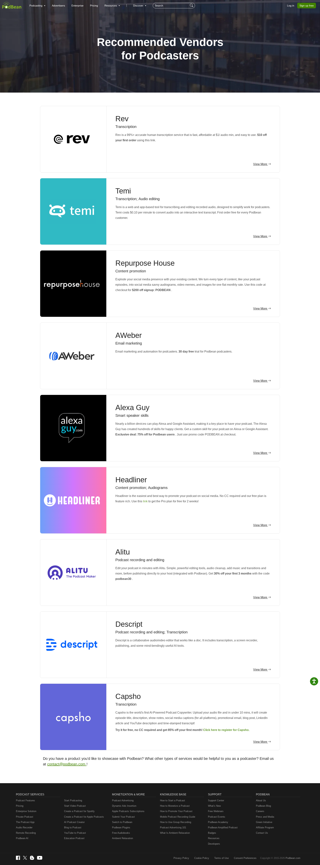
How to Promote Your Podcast (176, 811)
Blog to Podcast (72, 827)
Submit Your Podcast (123, 816)
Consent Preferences (245, 858)
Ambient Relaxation (122, 838)
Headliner (131, 480)
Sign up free (306, 5)
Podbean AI (22, 838)
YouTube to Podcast (75, 832)
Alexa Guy (132, 407)
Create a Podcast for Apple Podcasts (84, 816)
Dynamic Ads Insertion (124, 805)
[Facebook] (18, 858)
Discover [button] (138, 5)
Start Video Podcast (75, 805)
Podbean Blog (263, 805)
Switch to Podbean (122, 822)
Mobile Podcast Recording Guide (177, 816)
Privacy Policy (181, 858)
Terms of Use (221, 858)
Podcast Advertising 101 (173, 827)
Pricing (94, 5)
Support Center (216, 800)
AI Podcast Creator (74, 822)
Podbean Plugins (121, 827)
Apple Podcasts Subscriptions (128, 811)
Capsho (128, 696)
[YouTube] (39, 858)
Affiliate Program (265, 827)
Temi (123, 191)
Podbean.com (293, 858)
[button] (37, 5)
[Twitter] (25, 858)
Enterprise (77, 5)
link (145, 501)
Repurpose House (145, 263)
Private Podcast (24, 816)
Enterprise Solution (26, 811)
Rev (122, 119)
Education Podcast (74, 838)
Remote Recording (26, 832)
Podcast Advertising (123, 800)
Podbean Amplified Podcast (223, 827)
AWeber (128, 335)
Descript (128, 624)
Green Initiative (264, 822)
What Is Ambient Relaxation (175, 832)
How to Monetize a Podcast (175, 805)
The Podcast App (25, 822)
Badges (212, 832)
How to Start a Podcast (172, 800)
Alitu (122, 552)
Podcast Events (216, 816)
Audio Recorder (24, 827)
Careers (260, 811)
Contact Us (262, 832)
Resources (213, 838)
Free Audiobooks (121, 832)
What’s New (214, 805)
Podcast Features (25, 800)
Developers (214, 843)
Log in (290, 5)
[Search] (192, 5)
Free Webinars (216, 811)
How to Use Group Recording (175, 822)
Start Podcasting (73, 800)
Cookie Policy (201, 858)
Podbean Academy (218, 822)
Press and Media (265, 816)
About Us (261, 800)
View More (260, 164)
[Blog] (32, 858)
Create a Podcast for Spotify (79, 811)
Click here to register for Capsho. (226, 730)
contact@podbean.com (66, 764)
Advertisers (58, 5)
